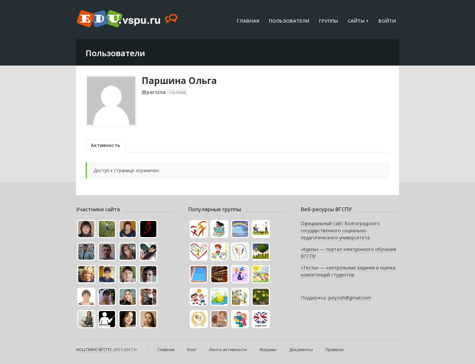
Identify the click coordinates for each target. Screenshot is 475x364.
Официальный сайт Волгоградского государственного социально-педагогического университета (340, 230)
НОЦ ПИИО (87, 349)
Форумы (268, 349)
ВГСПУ (105, 349)
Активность (105, 145)
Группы (328, 21)
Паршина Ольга (179, 80)
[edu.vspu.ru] (128, 19)
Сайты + (358, 21)
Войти (387, 21)
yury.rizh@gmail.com (349, 298)
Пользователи (289, 21)
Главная (248, 21)
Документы (301, 349)
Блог (191, 349)
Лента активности (228, 349)
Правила (334, 349)
